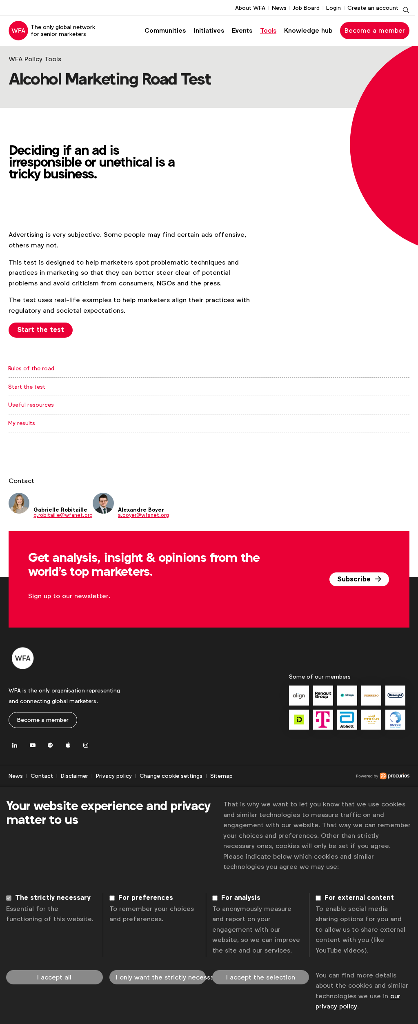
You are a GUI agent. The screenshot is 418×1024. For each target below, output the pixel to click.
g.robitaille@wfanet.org (63, 515)
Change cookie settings (171, 776)
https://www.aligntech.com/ (299, 696)
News (279, 8)
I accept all (54, 977)
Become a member (375, 30)
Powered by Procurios (321, 776)
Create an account (372, 8)
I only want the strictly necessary (161, 977)
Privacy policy (114, 776)
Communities (165, 30)
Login (333, 8)
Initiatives (209, 30)
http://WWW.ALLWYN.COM (347, 696)
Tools (268, 30)
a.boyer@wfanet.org (143, 515)
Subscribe (355, 579)
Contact (42, 776)
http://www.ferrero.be (371, 696)
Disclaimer (74, 776)
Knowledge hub (308, 30)
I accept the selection (260, 977)
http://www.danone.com (395, 720)
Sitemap (221, 776)
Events (242, 30)
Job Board (306, 8)
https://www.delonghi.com (395, 696)
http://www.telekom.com (323, 720)
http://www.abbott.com (347, 720)
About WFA (250, 8)
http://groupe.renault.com (323, 696)
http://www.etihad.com (371, 720)
